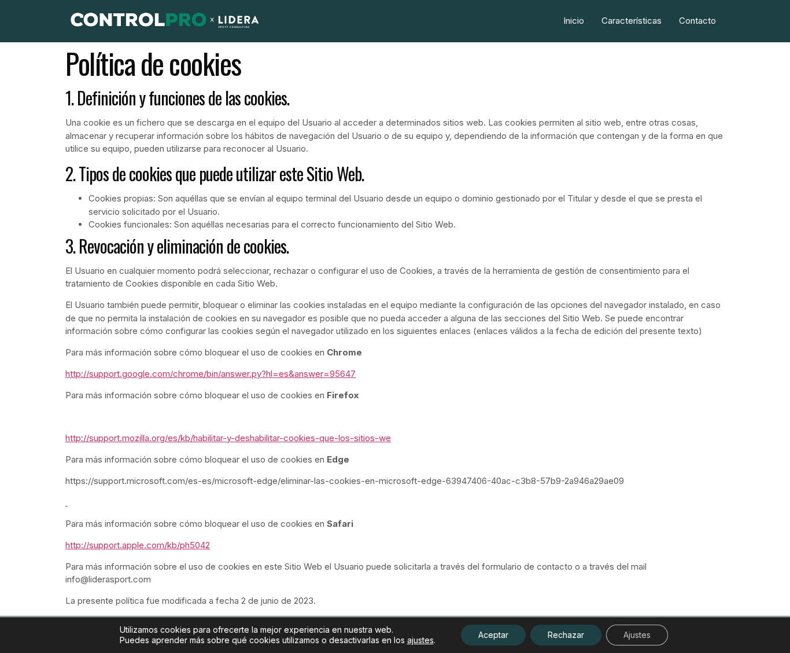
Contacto (697, 20)
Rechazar (566, 635)
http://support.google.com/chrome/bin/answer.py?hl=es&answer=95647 (210, 373)
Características (631, 20)
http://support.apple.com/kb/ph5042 (137, 545)
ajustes (420, 640)
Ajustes (637, 635)
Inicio (573, 20)
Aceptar (493, 635)
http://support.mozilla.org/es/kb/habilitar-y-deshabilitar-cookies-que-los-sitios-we (228, 437)
